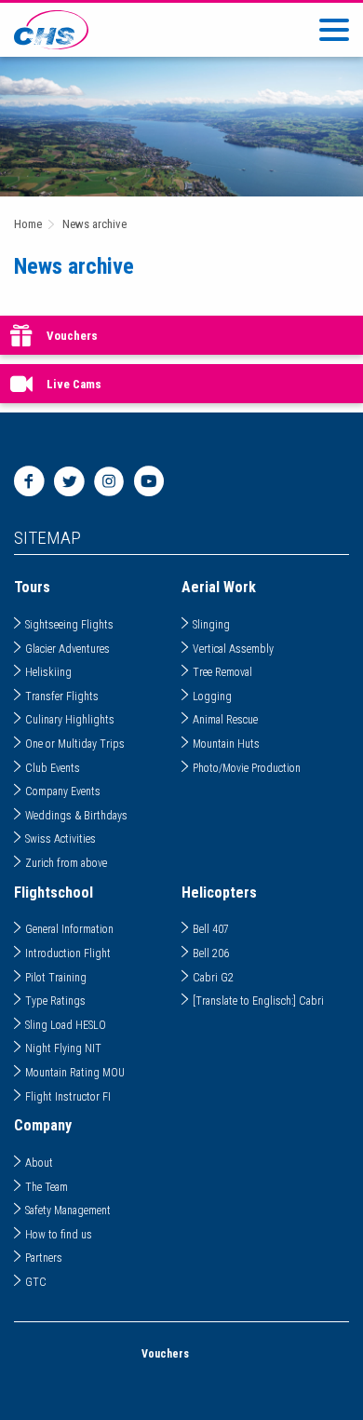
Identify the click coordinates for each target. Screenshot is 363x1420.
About (39, 1163)
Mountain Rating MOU (75, 1072)
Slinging (211, 624)
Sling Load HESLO (65, 1025)
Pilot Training (56, 977)
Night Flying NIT (63, 1048)
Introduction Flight (68, 953)
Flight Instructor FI (68, 1096)
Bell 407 (211, 929)
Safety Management (68, 1210)
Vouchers (72, 336)
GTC (36, 1282)
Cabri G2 (213, 977)
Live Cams (74, 384)
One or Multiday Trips (75, 744)
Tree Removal (222, 672)
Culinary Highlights (69, 719)
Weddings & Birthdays (76, 815)
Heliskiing (48, 672)
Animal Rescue (225, 719)
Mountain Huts (226, 744)
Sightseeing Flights (69, 624)
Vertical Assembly (233, 649)
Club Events (52, 768)
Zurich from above (66, 863)
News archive (94, 224)
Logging (212, 696)
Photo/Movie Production (247, 768)
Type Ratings (55, 1001)
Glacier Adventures (67, 649)
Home (28, 224)
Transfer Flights (62, 696)
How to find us (58, 1234)
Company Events (63, 791)
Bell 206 (211, 953)
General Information (69, 929)
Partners (43, 1257)
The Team (46, 1187)
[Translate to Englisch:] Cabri (258, 1001)
